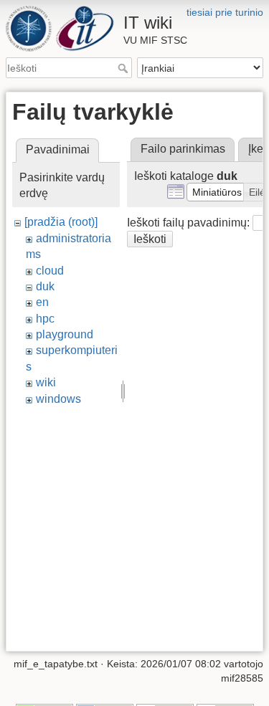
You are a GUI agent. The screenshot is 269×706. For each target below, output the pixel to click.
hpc (45, 319)
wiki (46, 382)
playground (64, 334)
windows (58, 399)
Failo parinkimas (183, 149)
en (42, 302)
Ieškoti (124, 68)
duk (45, 286)
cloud (50, 270)
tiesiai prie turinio (225, 12)
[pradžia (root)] (61, 222)
